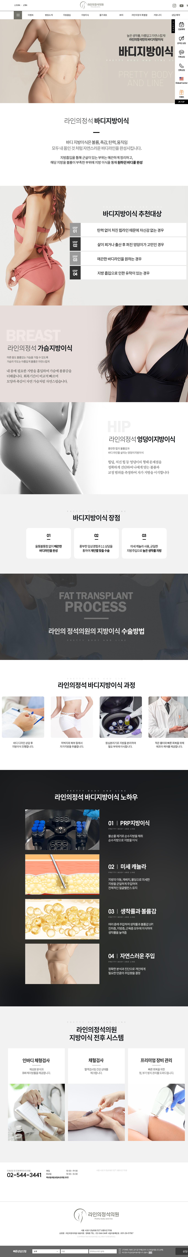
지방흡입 (67, 15)
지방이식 (85, 15)
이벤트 (30, 15)
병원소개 (49, 15)
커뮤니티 (157, 15)
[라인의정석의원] (91, 5)
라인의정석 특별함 (139, 15)
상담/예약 (176, 15)
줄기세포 (103, 15)
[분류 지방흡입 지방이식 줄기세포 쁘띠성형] (46, 1251)
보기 (150, 1253)
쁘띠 (121, 15)
